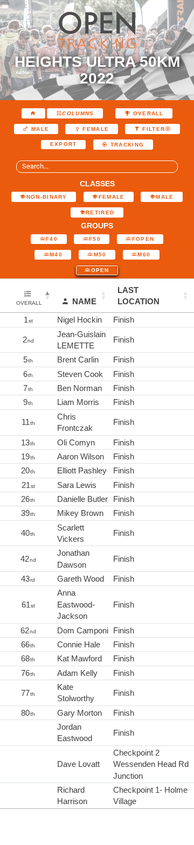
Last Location (138, 295)
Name (84, 301)
